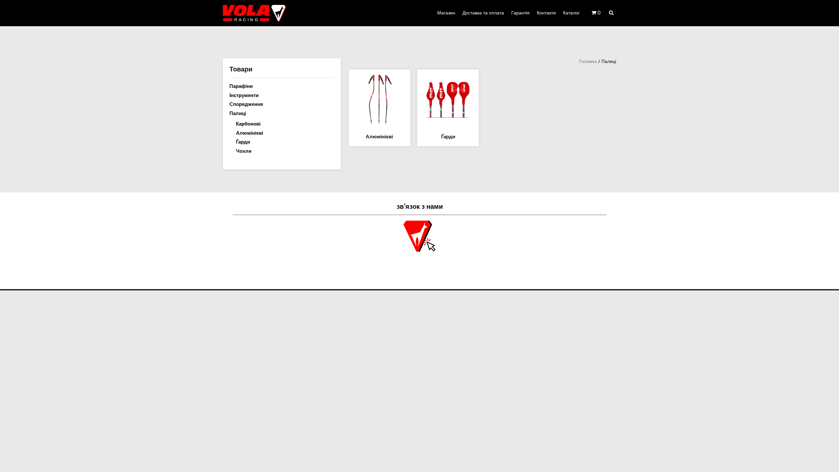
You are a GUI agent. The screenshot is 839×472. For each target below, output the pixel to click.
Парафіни (241, 86)
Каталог (571, 13)
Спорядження (246, 104)
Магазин (446, 13)
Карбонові (248, 124)
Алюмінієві (249, 133)
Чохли (243, 151)
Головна (588, 61)
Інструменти (244, 95)
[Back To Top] (828, 461)
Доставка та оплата (483, 13)
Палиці (237, 113)
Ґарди (243, 142)
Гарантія (520, 13)
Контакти (546, 13)
